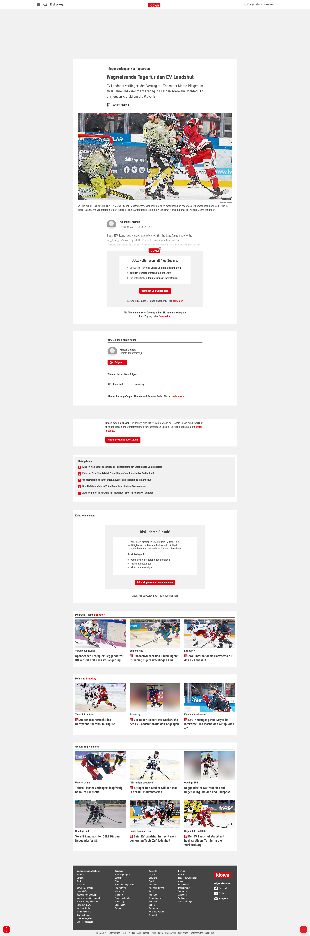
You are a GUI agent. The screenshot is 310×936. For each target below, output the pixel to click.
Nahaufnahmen (156, 898)
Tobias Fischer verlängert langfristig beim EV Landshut (99, 790)
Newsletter (81, 884)
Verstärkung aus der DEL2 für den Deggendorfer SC (97, 838)
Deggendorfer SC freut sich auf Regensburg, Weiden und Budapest (207, 790)
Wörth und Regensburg (125, 884)
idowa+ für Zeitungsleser (189, 878)
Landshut (118, 384)
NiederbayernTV (84, 911)
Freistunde (154, 894)
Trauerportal (183, 891)
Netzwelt (153, 915)
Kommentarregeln (85, 888)
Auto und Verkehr (157, 911)
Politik (152, 891)
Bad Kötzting (120, 888)
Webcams (182, 898)
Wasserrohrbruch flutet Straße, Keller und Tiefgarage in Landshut (116, 479)
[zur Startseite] (223, 873)
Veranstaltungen (185, 901)
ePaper (181, 874)
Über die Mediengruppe (87, 894)
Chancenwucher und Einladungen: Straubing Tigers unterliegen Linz (154, 658)
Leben (152, 905)
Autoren (80, 874)
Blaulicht (153, 878)
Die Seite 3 (154, 884)
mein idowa (178, 396)
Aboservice (183, 881)
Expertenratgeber (84, 918)
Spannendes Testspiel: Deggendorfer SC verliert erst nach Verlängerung (99, 658)
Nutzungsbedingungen (139, 933)
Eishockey (56, 4)
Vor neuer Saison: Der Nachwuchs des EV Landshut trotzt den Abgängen (154, 722)
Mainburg (119, 894)
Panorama (153, 908)
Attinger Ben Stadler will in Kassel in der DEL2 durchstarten (154, 790)
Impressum (101, 933)
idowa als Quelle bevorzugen (123, 439)
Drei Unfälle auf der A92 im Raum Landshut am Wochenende (114, 486)
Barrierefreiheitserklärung (176, 933)
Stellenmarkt (184, 888)
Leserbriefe (82, 891)
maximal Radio (83, 908)
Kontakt (80, 878)
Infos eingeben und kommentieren (155, 582)
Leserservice (184, 884)
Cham (117, 881)
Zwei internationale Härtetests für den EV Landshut (208, 658)
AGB (124, 933)
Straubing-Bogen (122, 874)
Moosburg (119, 901)
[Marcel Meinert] (112, 224)
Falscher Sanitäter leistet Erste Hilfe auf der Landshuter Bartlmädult (118, 473)
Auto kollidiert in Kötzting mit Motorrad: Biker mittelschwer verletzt (117, 492)
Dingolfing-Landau (123, 898)
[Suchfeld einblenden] (45, 4)
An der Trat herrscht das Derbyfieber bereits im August (95, 722)
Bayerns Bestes (83, 915)
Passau (118, 908)
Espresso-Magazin (85, 922)
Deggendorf (120, 905)
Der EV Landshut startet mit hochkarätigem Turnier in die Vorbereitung (204, 840)
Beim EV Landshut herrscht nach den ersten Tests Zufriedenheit (153, 838)
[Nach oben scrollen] (303, 929)
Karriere (80, 881)
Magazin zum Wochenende (89, 898)
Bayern (152, 874)
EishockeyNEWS (84, 905)
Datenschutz (114, 933)
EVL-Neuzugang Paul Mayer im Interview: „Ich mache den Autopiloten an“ (209, 724)
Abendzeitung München (87, 901)
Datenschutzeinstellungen (202, 933)
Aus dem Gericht (156, 888)
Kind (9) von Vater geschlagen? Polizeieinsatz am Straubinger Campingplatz (122, 466)
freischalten (165, 316)
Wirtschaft (153, 901)
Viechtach (119, 891)
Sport (151, 881)
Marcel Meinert (132, 221)
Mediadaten (157, 933)
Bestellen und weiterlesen (155, 290)
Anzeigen (182, 894)
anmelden (178, 300)
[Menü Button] (38, 4)
